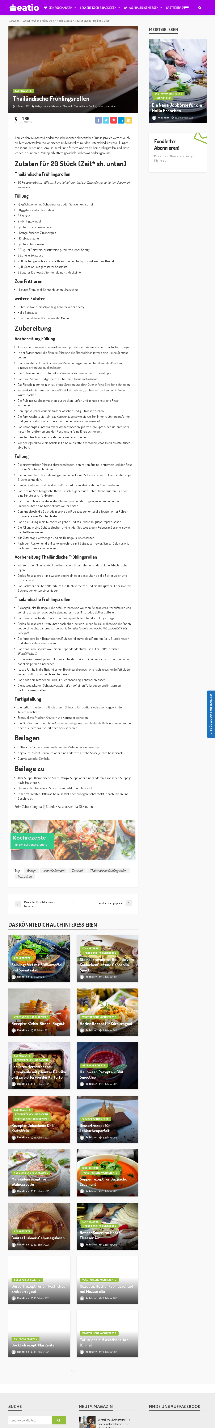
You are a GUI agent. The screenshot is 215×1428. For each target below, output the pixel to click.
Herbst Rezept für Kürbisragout (106, 1023)
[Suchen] (199, 7)
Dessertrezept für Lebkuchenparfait (95, 1128)
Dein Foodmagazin (60, 7)
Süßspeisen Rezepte (95, 1119)
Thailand (67, 106)
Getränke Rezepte (93, 1065)
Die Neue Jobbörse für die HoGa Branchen (177, 108)
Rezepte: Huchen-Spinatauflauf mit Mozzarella (106, 1289)
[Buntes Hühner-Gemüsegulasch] (39, 1226)
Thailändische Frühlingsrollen (89, 106)
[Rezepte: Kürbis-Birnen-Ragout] (39, 1012)
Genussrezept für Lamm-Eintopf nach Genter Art (107, 1396)
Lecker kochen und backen (99, 953)
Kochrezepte (23, 90)
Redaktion (23, 976)
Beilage (38, 106)
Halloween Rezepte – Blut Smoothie (101, 1074)
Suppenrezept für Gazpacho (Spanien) (103, 1182)
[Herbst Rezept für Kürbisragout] (108, 1012)
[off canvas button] (186, 7)
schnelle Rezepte (53, 106)
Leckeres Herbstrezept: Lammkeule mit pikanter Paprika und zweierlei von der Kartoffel (39, 1072)
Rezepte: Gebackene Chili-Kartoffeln (34, 1128)
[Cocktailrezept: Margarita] (39, 1333)
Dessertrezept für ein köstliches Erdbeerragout (38, 1289)
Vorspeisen (111, 106)
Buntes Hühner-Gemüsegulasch (38, 1237)
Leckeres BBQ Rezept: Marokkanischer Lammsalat (35, 1396)
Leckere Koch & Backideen (98, 7)
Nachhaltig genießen (143, 7)
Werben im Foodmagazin (211, 714)
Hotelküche (163, 98)
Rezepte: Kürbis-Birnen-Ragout (38, 1023)
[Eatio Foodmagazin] (24, 7)
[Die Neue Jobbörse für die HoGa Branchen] (178, 81)
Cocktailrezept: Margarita (33, 1345)
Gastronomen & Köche (168, 93)
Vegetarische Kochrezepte (31, 1017)
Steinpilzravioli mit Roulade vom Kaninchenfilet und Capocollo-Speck (107, 965)
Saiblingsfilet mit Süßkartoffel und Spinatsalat (37, 967)
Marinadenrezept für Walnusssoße (29, 1182)
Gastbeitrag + (175, 7)
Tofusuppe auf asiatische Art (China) (104, 1342)
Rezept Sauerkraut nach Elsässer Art (100, 1235)
